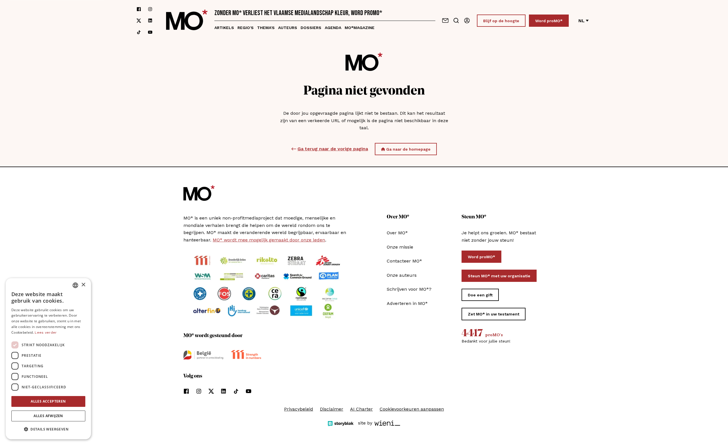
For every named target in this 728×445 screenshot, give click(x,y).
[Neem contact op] (445, 20)
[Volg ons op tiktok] (138, 32)
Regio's (245, 27)
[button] (48, 429)
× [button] (83, 285)
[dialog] (48, 358)
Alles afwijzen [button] (48, 415)
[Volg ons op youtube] (150, 32)
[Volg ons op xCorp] (138, 20)
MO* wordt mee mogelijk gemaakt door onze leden (269, 240)
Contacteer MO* (404, 261)
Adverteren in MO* (407, 303)
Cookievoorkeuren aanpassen (412, 409)
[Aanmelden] (467, 20)
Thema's (266, 27)
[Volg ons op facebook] (138, 9)
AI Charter (361, 409)
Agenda (333, 27)
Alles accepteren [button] (48, 401)
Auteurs (287, 27)
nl (581, 20)
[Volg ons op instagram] (150, 9)
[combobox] (75, 285)
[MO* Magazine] (187, 20)
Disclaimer (331, 409)
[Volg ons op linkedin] (150, 20)
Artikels (224, 27)
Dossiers (311, 27)
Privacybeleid (298, 409)
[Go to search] (456, 20)
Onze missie (400, 247)
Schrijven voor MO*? (409, 289)
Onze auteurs (402, 275)
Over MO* (397, 232)
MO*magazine (360, 27)
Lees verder (46, 333)
